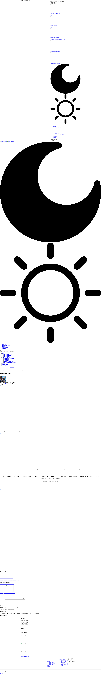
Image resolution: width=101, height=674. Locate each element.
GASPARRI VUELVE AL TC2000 (55, 13)
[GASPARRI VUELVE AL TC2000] (54, 4)
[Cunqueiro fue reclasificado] (23, 635)
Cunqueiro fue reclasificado (24, 641)
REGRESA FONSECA (53, 25)
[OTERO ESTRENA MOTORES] (54, 40)
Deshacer (1, 673)
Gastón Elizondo (3, 383)
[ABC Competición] (7, 141)
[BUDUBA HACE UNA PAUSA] (54, 52)
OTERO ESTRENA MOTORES (55, 49)
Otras (51, 15)
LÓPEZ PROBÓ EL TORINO (25, 656)
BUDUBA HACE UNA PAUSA (54, 61)
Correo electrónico (3, 609)
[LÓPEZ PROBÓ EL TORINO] (23, 651)
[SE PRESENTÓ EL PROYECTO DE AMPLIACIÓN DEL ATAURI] (23, 643)
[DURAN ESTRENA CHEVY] (54, 28)
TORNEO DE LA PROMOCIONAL (6, 578)
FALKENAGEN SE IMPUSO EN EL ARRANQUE (9, 580)
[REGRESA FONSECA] (54, 16)
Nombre (1, 607)
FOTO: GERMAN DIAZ (4, 568)
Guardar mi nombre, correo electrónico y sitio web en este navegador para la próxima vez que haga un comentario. (20, 613)
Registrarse (12, 367)
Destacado (52, 39)
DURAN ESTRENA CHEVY (54, 37)
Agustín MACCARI (11, 669)
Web (1, 611)
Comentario (2, 605)
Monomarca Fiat (57, 51)
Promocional (2, 370)
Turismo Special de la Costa (60, 39)
